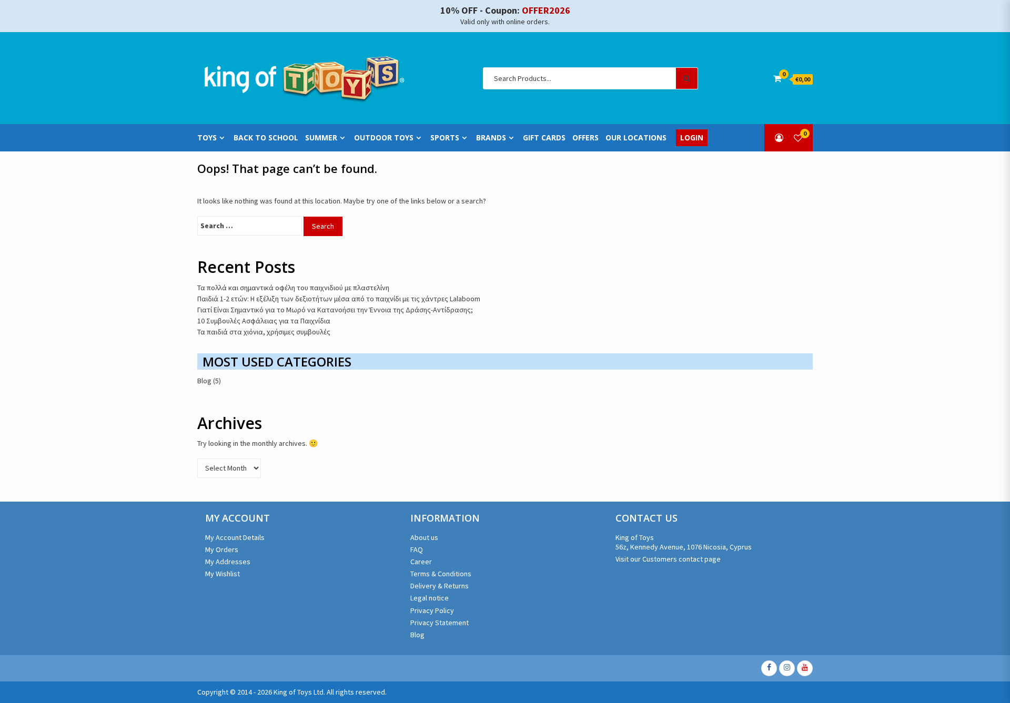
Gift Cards (544, 138)
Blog (204, 380)
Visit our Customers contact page (668, 559)
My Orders (221, 549)
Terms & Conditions (440, 573)
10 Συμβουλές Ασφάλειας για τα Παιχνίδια (263, 320)
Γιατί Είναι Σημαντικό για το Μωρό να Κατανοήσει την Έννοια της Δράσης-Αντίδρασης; (335, 309)
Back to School (266, 138)
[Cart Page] (777, 78)
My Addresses (227, 561)
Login (691, 138)
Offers (585, 138)
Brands (491, 138)
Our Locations (635, 138)
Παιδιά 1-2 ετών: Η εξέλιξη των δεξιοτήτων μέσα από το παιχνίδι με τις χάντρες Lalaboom (338, 298)
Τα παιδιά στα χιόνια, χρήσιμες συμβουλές (263, 332)
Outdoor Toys (383, 138)
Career (421, 561)
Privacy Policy (432, 610)
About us (424, 537)
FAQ (416, 549)
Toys (207, 138)
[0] (798, 138)
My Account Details (235, 537)
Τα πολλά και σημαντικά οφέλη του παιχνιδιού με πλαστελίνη (293, 287)
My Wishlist (222, 573)
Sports (444, 138)
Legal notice (429, 598)
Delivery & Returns (439, 585)
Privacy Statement (439, 622)
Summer (321, 138)
